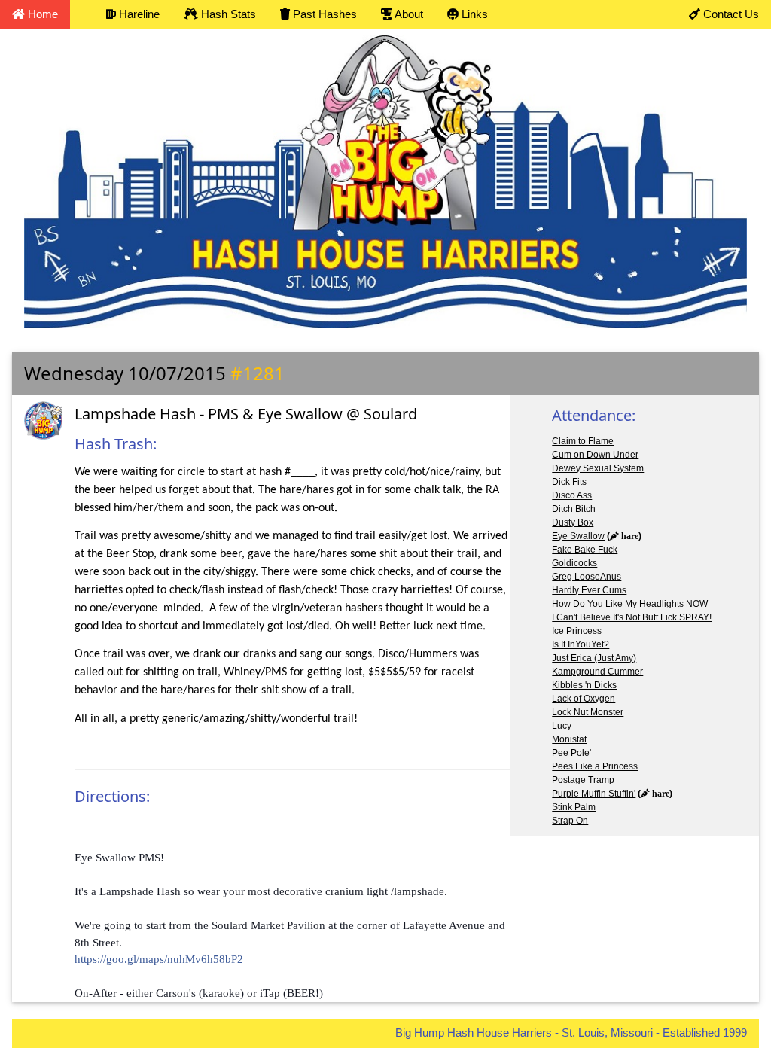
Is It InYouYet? (580, 644)
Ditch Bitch (574, 509)
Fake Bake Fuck (584, 549)
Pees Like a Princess (595, 766)
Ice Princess (577, 631)
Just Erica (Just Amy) (594, 658)
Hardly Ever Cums (589, 590)
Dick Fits (569, 482)
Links (473, 14)
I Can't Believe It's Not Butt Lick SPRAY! (632, 617)
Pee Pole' (571, 753)
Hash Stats (227, 14)
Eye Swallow (578, 536)
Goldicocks (574, 563)
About (407, 14)
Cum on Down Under (595, 454)
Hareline (138, 14)
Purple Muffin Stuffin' (593, 793)
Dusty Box (572, 522)
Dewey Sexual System (598, 468)
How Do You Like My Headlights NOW (630, 604)
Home (41, 14)
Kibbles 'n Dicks (584, 685)
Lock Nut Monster (587, 712)
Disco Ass (572, 495)
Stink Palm (574, 807)
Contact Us (729, 14)
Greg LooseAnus (586, 576)
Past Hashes (323, 14)
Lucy (561, 725)
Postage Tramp (583, 780)
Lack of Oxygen (583, 698)
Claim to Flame (583, 441)
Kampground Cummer (597, 671)
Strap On (570, 820)
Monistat (569, 739)
